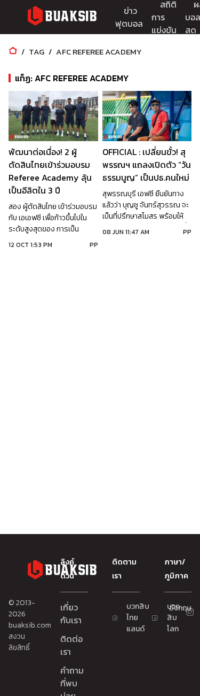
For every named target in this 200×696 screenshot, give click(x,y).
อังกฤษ (173, 608)
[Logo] (62, 17)
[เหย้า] (13, 51)
